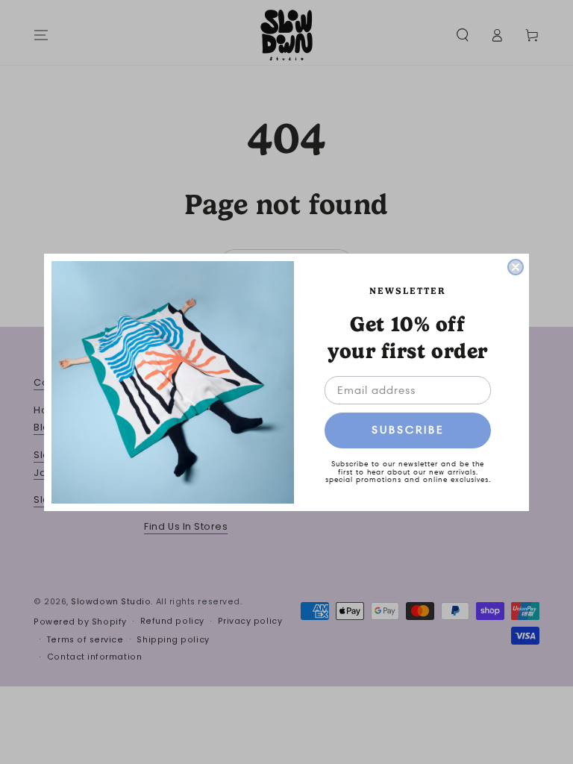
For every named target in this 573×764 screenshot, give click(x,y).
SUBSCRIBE (408, 429)
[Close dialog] (515, 267)
